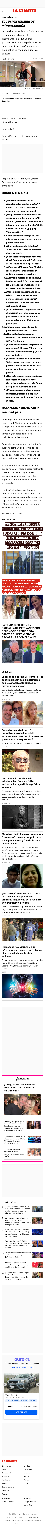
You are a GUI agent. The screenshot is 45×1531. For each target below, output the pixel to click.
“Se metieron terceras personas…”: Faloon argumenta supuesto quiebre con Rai (15, 1152)
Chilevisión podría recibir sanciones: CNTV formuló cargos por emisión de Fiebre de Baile (18, 1255)
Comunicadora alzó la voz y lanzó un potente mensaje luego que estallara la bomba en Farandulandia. (21, 693)
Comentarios (20, 93)
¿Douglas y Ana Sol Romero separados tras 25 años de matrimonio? (19, 1087)
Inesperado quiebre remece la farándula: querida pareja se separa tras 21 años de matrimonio (18, 1265)
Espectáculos (9, 17)
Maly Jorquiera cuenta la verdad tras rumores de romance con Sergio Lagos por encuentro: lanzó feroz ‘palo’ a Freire (18, 1221)
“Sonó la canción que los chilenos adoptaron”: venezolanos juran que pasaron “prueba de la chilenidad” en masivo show (17, 1233)
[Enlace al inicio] (22, 1079)
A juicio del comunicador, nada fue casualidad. (22, 743)
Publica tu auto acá (22, 1367)
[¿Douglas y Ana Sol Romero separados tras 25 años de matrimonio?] (22, 1105)
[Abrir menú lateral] (4, 11)
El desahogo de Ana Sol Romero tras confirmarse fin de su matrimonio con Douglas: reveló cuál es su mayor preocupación (22, 681)
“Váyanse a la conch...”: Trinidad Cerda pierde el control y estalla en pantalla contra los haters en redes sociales (18, 1244)
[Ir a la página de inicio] (25, 10)
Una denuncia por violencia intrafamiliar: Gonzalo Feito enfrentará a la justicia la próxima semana (21, 783)
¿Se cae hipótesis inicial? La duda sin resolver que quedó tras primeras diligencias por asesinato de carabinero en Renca (22, 898)
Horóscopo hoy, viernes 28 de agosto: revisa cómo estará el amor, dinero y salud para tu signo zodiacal (22, 952)
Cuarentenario (17, 513)
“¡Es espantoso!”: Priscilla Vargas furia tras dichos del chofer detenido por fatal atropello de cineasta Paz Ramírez (17, 1276)
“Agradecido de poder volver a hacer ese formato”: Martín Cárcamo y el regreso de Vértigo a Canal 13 (14, 1140)
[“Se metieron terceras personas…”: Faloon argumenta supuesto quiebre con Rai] (34, 1152)
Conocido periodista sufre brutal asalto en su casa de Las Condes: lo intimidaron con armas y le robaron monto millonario (17, 1209)
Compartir (7, 93)
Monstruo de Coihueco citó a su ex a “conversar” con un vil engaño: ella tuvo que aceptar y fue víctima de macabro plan (22, 839)
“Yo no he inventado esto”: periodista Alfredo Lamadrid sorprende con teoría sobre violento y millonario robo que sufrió (22, 735)
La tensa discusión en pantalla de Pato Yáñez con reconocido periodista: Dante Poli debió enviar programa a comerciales (21, 631)
